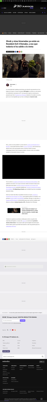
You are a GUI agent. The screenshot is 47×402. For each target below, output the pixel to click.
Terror (17, 239)
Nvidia (33, 345)
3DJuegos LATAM (14, 391)
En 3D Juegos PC (24, 207)
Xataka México (5, 391)
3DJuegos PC (23, 6)
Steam (26, 12)
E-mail (21, 51)
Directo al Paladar (31, 367)
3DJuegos (13, 367)
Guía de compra (7, 12)
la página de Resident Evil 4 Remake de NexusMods (25, 181)
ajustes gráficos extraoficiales (17, 198)
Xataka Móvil (5, 369)
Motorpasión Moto (40, 369)
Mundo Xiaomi (5, 374)
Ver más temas (6, 351)
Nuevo (42, 8)
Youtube (13, 330)
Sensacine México (23, 391)
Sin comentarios (11, 51)
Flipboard (19, 51)
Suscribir (23, 320)
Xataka (4, 367)
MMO (18, 343)
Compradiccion (5, 383)
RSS (15, 330)
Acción (14, 12)
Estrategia (20, 12)
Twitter (45, 12)
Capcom (24, 220)
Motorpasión (39, 367)
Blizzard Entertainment (36, 348)
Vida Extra (13, 369)
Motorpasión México (40, 391)
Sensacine (21, 367)
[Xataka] (1, 1)
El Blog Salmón (13, 379)
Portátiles (34, 343)
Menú (4, 8)
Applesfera (5, 371)
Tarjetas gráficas (6, 343)
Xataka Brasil (5, 393)
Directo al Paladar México (31, 392)
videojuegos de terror (11, 226)
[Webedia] (6, 361)
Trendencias (5, 379)
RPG (3, 340)
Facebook (42, 12)
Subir (41, 361)
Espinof (21, 369)
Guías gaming (32, 12)
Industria (34, 340)
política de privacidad (17, 323)
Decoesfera (5, 381)
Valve (18, 345)
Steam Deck (5, 348)
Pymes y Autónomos (14, 381)
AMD (18, 348)
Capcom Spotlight (28, 146)
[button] (13, 84)
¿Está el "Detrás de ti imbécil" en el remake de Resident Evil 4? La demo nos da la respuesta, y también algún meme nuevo (30, 211)
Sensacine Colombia (23, 393)
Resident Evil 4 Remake (20, 95)
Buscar (42, 357)
